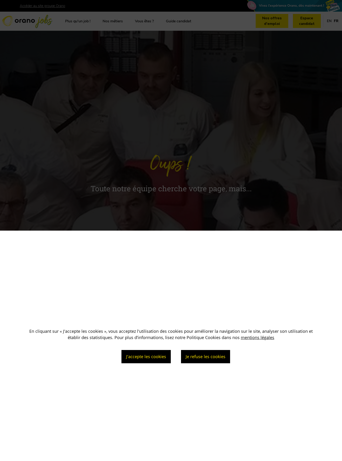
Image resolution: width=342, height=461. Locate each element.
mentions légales (257, 337)
